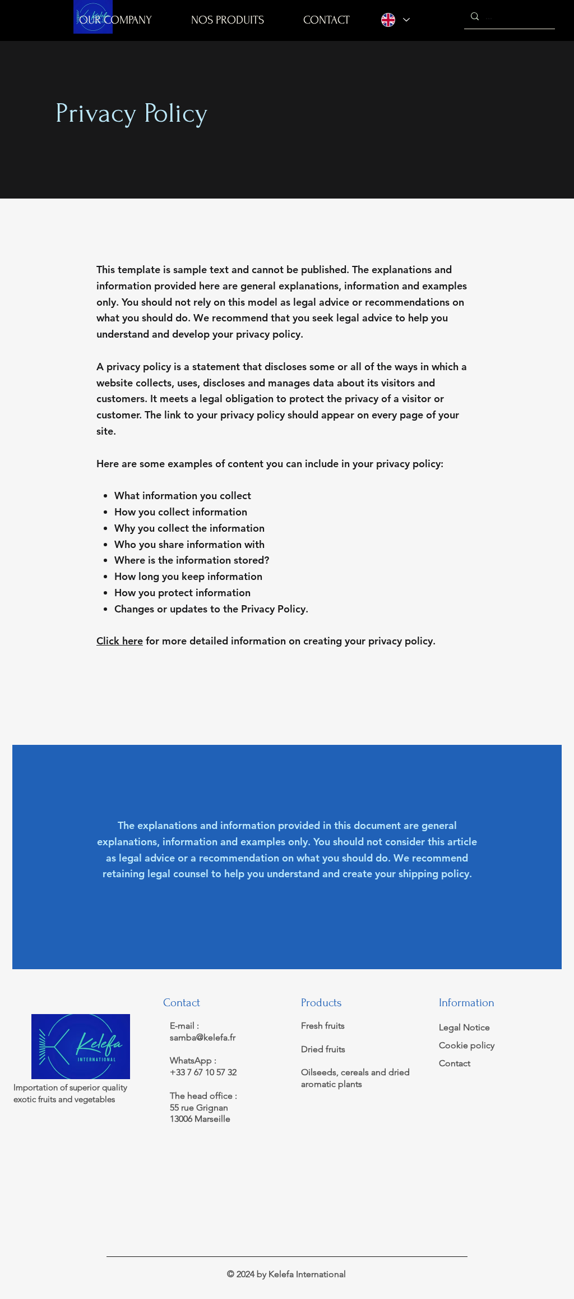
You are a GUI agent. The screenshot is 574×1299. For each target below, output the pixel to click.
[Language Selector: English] (395, 20)
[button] (228, 20)
